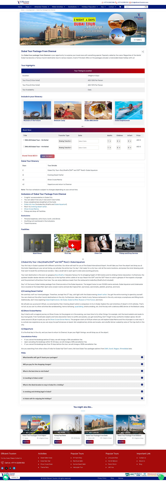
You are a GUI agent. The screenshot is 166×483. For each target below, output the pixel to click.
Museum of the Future (87, 300)
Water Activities (57, 7)
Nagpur (116, 349)
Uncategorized (30, 10)
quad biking (79, 306)
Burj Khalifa (59, 275)
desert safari (102, 294)
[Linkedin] (14, 468)
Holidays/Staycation (89, 7)
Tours (27, 7)
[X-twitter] (6, 468)
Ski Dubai (63, 300)
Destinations (72, 7)
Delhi (106, 349)
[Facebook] (2, 468)
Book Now (26, 442)
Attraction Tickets (40, 7)
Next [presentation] (141, 112)
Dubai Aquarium (60, 204)
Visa (102, 7)
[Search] (136, 6)
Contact (111, 7)
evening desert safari (39, 207)
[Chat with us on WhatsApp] (161, 477)
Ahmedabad (124, 349)
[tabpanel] (35, 431)
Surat (111, 349)
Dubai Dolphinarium (53, 300)
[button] (142, 51)
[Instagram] (10, 468)
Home (20, 7)
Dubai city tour (29, 204)
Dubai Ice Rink (73, 300)
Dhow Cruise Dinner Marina (60, 319)
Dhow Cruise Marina (31, 209)
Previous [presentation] (24, 112)
